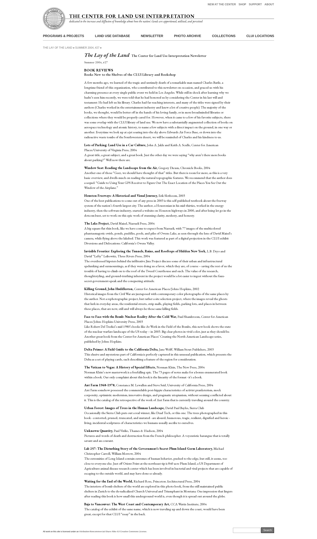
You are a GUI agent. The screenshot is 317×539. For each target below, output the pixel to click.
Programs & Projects (63, 36)
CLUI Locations (260, 36)
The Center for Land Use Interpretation (131, 16)
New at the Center (222, 4)
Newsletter (152, 36)
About (269, 4)
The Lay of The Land (57, 47)
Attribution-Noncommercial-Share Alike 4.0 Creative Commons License (112, 531)
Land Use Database (112, 36)
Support (255, 4)
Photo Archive (187, 36)
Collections (223, 36)
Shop (242, 4)
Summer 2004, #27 (87, 47)
